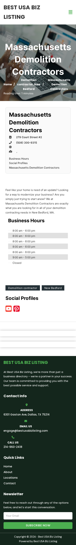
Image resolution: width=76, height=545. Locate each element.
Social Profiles (18, 163)
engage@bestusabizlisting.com (26, 431)
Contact (10, 483)
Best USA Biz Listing (22, 12)
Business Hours (19, 158)
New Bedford (53, 288)
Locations (11, 478)
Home (8, 84)
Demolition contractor (22, 288)
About (8, 472)
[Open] (70, 12)
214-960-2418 (13, 447)
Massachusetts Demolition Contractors (34, 167)
